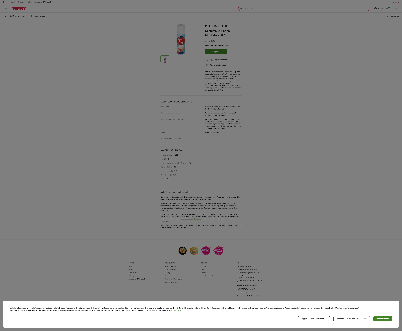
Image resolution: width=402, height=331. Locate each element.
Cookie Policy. (176, 310)
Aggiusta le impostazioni (313, 318)
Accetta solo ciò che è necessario (352, 318)
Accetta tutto (383, 318)
